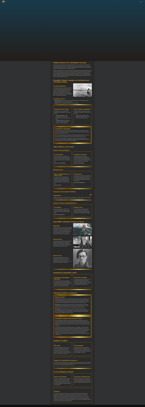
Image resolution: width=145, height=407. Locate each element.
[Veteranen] (3, 1)
